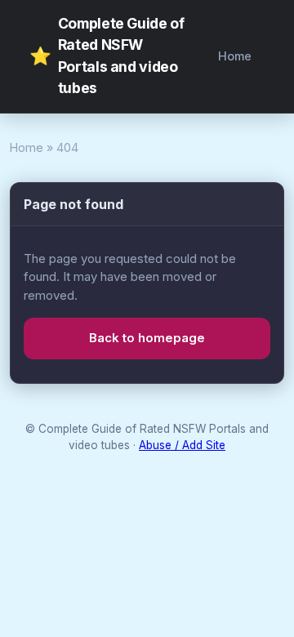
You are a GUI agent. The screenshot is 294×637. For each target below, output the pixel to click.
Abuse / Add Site (182, 445)
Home (235, 56)
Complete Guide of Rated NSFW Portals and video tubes (107, 55)
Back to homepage (147, 337)
